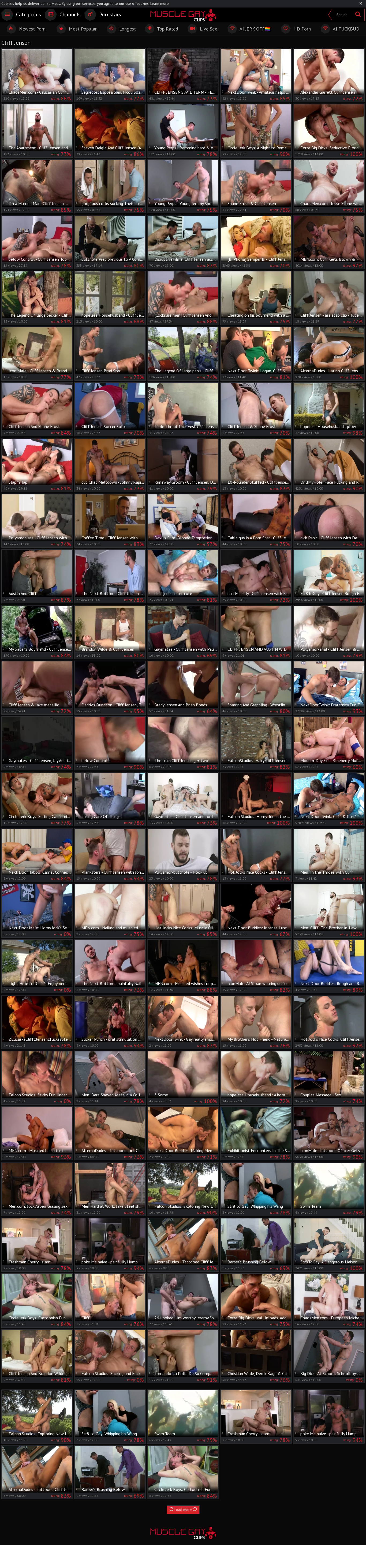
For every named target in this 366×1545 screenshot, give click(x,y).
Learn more (159, 3)
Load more (183, 1509)
